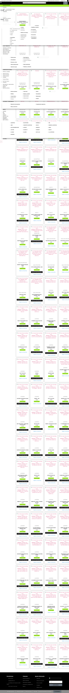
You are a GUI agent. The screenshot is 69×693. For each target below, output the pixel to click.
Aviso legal (35, 691)
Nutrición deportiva (6, 5)
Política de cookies (29, 691)
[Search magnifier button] (45, 3)
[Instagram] (67, 0)
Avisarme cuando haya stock (22, 194)
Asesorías (5, 138)
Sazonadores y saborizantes (8, 84)
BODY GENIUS (5, 119)
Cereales (4, 77)
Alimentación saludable (7, 69)
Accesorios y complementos (8, 101)
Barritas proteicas (6, 87)
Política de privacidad (20, 691)
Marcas (4, 109)
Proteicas (4, 82)
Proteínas (4, 7)
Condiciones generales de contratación (45, 691)
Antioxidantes (5, 53)
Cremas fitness (5, 79)
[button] (22, 166)
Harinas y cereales (6, 71)
